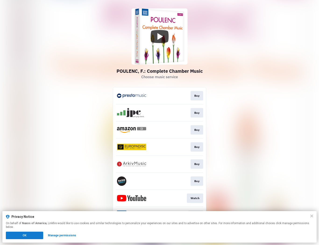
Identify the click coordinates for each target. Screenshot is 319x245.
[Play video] (159, 36)
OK (24, 235)
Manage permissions (62, 235)
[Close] (311, 216)
